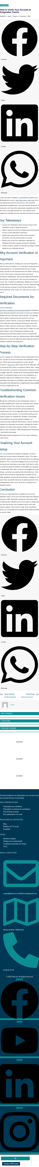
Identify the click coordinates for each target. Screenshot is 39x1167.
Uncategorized (4, 5)
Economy (19, 741)
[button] (19, 40)
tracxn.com (11, 365)
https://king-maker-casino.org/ (24, 200)
